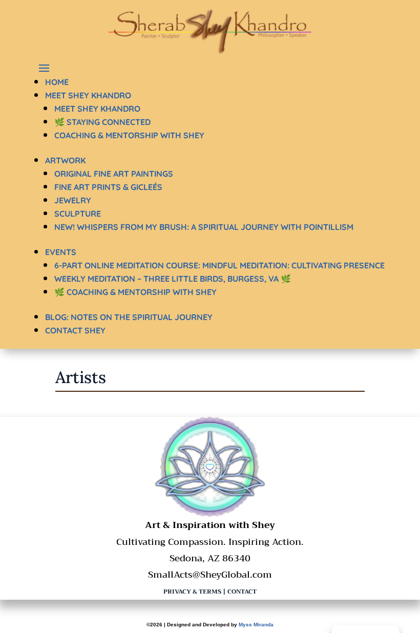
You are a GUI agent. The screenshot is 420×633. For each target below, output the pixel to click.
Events (60, 252)
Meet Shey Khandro (88, 95)
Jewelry (72, 200)
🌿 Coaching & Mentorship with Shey (135, 292)
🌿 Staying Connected (102, 122)
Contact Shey (75, 330)
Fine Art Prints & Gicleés (108, 187)
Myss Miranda (256, 624)
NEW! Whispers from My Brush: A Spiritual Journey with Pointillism (203, 227)
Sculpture (77, 213)
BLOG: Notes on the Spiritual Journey (129, 317)
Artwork (65, 160)
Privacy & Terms (192, 591)
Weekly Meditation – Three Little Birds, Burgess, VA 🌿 (172, 278)
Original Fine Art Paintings (113, 173)
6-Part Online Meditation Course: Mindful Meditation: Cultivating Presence (219, 265)
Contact (242, 591)
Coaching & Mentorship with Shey (129, 135)
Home (57, 82)
